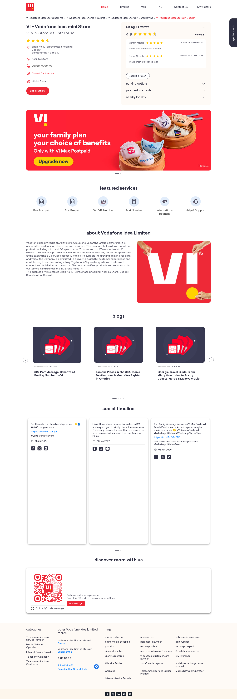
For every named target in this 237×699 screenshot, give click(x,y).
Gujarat (62, 643)
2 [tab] (121, 174)
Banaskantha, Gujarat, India (72, 669)
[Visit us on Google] (107, 694)
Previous (25, 360)
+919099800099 (42, 66)
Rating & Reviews (137, 27)
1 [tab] (115, 174)
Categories (33, 629)
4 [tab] (123, 399)
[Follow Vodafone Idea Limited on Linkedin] (118, 694)
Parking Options (137, 83)
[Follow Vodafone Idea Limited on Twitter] (112, 694)
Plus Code (64, 658)
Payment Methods (138, 90)
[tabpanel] (118, 140)
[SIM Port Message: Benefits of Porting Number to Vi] (57, 345)
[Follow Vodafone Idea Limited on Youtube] (124, 694)
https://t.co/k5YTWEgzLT (45, 431)
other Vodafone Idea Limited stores (78, 631)
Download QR (76, 603)
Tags (108, 629)
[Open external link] (233, 46)
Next (211, 360)
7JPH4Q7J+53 (66, 665)
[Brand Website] (129, 694)
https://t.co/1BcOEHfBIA (167, 437)
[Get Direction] (96, 668)
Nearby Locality (136, 97)
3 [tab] (121, 399)
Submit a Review (137, 75)
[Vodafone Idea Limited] (30, 7)
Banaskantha (65, 651)
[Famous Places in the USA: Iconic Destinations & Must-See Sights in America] (118, 345)
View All (199, 34)
